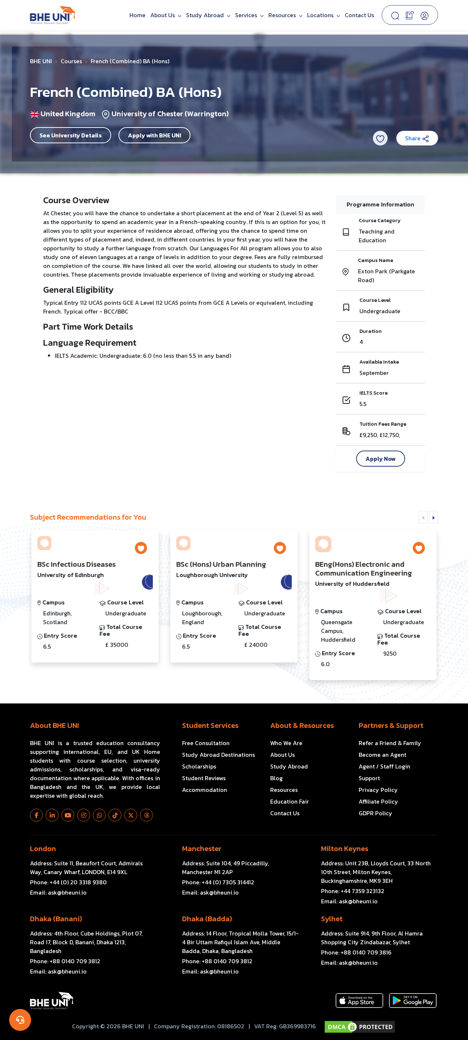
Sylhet (332, 918)
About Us (163, 15)
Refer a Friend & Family (390, 743)
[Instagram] (83, 815)
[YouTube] (67, 815)
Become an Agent (382, 754)
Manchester (202, 848)
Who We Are (286, 743)
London (43, 848)
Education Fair (289, 801)
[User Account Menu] (424, 15)
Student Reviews (204, 778)
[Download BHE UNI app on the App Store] (359, 1000)
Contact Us (359, 15)
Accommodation (204, 789)
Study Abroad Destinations (218, 754)
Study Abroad (205, 15)
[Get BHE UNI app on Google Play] (413, 1000)
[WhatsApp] (99, 815)
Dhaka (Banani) (56, 918)
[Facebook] (36, 815)
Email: (58, 892)
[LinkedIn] (52, 815)
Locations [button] (321, 15)
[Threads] (146, 815)
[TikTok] (115, 815)
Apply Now (381, 458)
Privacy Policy (378, 789)
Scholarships (199, 766)
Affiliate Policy (378, 801)
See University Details (70, 135)
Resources (284, 789)
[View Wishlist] (409, 14)
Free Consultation (206, 743)
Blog (276, 778)
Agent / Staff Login (384, 766)
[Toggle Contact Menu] (20, 1020)
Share (413, 138)
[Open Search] (395, 15)
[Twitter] (130, 815)
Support (369, 778)
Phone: (68, 882)
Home (137, 15)
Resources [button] (282, 15)
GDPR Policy (375, 813)
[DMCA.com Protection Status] (359, 1027)
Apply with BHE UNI (154, 135)
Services (246, 15)
